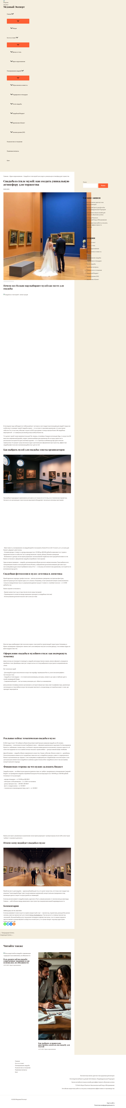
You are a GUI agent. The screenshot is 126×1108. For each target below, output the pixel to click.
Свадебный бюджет (19, 113)
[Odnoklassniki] (13, 924)
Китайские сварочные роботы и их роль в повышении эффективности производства (95, 225)
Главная (9, 14)
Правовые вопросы (13, 151)
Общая (15, 28)
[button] (13, 14)
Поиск (85, 182)
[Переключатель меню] (18, 21)
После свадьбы (17, 104)
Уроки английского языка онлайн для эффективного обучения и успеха (92, 1082)
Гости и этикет (11, 38)
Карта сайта (110, 1103)
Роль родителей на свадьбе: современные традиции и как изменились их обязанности (16, 961)
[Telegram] (7, 924)
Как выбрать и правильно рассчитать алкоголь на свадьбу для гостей (54, 1045)
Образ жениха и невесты (20, 85)
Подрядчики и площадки (20, 94)
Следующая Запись (6, 935)
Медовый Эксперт (14, 6)
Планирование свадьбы (14, 71)
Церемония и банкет (19, 123)
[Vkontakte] (10, 924)
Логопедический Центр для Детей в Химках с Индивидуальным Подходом (92, 1079)
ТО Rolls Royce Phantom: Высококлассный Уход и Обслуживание (94, 1085)
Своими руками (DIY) (19, 132)
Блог (8, 160)
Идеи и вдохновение (19, 61)
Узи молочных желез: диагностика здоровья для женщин (97, 1076)
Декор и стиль (17, 52)
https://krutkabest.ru (36, 915)
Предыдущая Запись (7, 933)
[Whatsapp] (4, 924)
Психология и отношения (14, 142)
